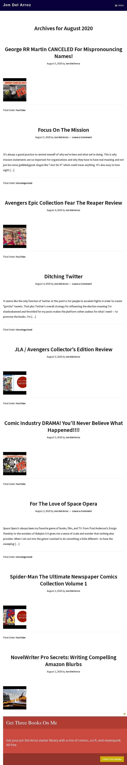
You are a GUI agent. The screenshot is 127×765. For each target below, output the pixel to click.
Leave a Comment (82, 137)
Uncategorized (24, 183)
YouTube (20, 110)
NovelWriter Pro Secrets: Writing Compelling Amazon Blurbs (63, 661)
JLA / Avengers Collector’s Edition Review (63, 349)
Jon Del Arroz (17, 5)
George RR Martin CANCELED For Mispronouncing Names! (63, 53)
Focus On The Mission (63, 129)
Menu (121, 5)
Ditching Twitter (63, 276)
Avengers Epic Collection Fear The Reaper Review (63, 202)
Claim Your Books (112, 759)
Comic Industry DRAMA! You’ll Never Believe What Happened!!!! (63, 426)
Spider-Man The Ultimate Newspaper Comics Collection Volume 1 (63, 580)
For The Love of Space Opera (63, 503)
